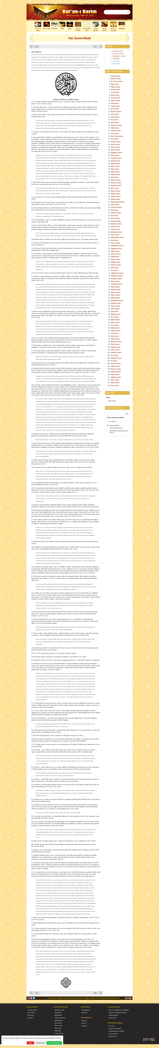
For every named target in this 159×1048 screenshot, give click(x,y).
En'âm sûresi (115, 89)
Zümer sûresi (115, 180)
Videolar (54, 28)
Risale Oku (84, 1012)
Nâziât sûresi (115, 289)
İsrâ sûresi (114, 120)
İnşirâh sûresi (115, 330)
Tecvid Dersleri (95, 29)
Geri (36, 46)
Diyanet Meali (114, 425)
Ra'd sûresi (115, 109)
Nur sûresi (114, 139)
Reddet (30, 1043)
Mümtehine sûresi (117, 237)
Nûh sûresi (115, 268)
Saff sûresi (114, 240)
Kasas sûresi (115, 150)
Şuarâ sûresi (115, 144)
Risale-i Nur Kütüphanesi (114, 1028)
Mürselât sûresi (116, 284)
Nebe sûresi (115, 287)
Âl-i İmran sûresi (117, 81)
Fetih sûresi (115, 205)
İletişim (92, 998)
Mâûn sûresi (115, 366)
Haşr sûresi (115, 235)
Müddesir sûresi (117, 276)
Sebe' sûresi (115, 166)
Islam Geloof (58, 1028)
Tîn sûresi (114, 333)
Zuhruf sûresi (115, 191)
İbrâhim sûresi (116, 111)
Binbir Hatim (30, 1015)
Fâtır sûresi (115, 169)
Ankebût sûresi (116, 153)
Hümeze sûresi (116, 358)
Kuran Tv (83, 1023)
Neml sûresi (115, 147)
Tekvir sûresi (115, 295)
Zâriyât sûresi (116, 213)
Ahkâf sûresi (115, 199)
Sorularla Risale (85, 1010)
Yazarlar (60, 998)
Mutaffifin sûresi (117, 300)
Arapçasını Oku (117, 51)
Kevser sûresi (116, 369)
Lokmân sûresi (116, 158)
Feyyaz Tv (84, 1020)
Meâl (62, 28)
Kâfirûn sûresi (116, 372)
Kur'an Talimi (104, 29)
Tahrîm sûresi (116, 254)
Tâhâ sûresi (115, 128)
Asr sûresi (114, 355)
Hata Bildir (115, 58)
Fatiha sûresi (115, 76)
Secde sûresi (115, 161)
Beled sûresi (115, 320)
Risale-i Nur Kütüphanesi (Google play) (118, 1010)
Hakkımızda (51, 998)
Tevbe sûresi (115, 98)
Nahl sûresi (115, 117)
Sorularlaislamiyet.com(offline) (116, 1031)
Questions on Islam (60, 1010)
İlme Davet (30, 1017)
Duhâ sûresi (115, 328)
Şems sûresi (115, 322)
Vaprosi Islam (58, 1023)
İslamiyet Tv (84, 1026)
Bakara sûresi (116, 79)
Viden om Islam (59, 1025)
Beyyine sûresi (116, 341)
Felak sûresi (115, 382)
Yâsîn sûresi (115, 172)
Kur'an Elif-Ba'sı (87, 29)
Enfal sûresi (115, 95)
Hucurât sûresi (116, 207)
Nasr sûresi (115, 374)
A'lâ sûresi (114, 311)
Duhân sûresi (115, 194)
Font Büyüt (116, 61)
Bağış (87, 998)
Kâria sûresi (115, 350)
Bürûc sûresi (115, 306)
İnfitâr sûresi (115, 298)
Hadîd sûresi (115, 229)
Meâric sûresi (116, 265)
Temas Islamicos (59, 1033)
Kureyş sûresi (116, 363)
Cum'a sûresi (115, 243)
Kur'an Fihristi (78, 29)
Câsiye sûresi (115, 196)
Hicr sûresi (115, 114)
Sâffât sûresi (115, 174)
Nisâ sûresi (115, 84)
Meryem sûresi (116, 125)
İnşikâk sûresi (116, 303)
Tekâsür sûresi (116, 352)
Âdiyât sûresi (115, 347)
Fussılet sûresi (116, 185)
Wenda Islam (58, 1030)
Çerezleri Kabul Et (54, 1043)
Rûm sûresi (115, 155)
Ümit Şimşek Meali (116, 428)
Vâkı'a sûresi (115, 226)
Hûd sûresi (115, 103)
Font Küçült (116, 63)
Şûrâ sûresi (115, 188)
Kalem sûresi (115, 259)
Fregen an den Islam (60, 1017)
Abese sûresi (115, 292)
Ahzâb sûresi (115, 163)
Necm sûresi (115, 218)
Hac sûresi (115, 133)
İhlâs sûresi (115, 380)
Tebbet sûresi (116, 377)
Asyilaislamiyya (59, 1020)
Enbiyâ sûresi (116, 131)
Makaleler (122, 28)
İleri (95, 46)
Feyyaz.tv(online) (113, 1033)
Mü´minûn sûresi (117, 136)
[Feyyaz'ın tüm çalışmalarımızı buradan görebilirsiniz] (149, 1039)
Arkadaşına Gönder (119, 56)
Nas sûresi (115, 385)
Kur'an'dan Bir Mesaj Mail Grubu (108, 998)
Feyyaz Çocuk (112, 1017)
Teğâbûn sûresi (116, 248)
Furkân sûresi (115, 142)
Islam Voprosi (58, 1012)
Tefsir (70, 28)
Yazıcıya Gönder (118, 53)
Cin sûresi (114, 270)
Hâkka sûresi (115, 262)
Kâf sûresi (114, 210)
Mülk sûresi (115, 257)
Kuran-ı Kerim (31, 1012)
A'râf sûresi (115, 92)
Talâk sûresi (115, 251)
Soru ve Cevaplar (113, 29)
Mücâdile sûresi (116, 232)
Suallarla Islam (58, 1015)
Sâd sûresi (114, 177)
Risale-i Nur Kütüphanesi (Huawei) (117, 1012)
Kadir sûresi (115, 339)
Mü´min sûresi (116, 183)
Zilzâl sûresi (115, 344)
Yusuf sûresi (115, 106)
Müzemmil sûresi (117, 273)
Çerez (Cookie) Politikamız (74, 998)
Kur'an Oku (46, 28)
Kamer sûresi (115, 221)
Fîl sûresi (114, 361)
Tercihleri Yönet (40, 1043)
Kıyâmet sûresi (116, 278)
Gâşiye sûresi (116, 314)
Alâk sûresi (115, 336)
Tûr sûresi (114, 215)
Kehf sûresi (115, 122)
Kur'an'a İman (38, 29)
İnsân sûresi (115, 281)
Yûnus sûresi (115, 100)
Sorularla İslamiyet (32, 1010)
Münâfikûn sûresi (117, 246)
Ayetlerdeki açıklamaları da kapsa (119, 431)
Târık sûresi (115, 309)
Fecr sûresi (115, 317)
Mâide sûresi (115, 87)
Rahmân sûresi (116, 224)
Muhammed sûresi (117, 202)
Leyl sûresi (115, 325)
